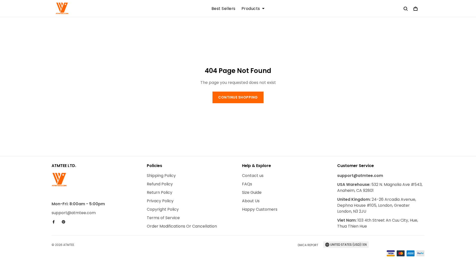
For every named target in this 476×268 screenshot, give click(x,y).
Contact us (253, 175)
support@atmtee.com (74, 213)
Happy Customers (259, 209)
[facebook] (55, 222)
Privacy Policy (160, 201)
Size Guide (252, 192)
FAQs (247, 184)
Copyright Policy (163, 209)
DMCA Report (308, 245)
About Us (251, 201)
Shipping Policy (161, 175)
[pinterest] (64, 222)
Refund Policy (160, 184)
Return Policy (159, 192)
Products (250, 8)
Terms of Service (163, 218)
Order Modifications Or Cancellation (182, 226)
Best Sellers (223, 8)
